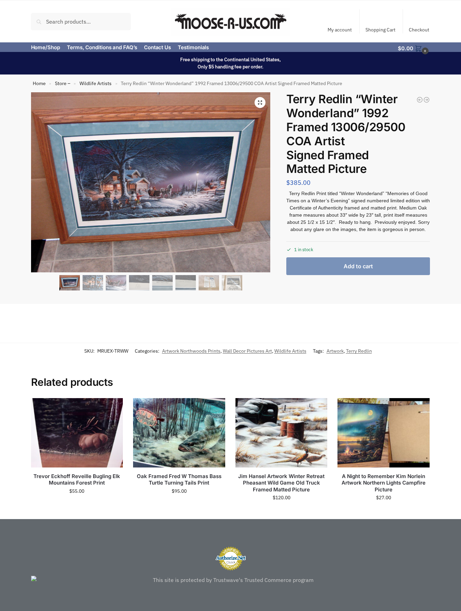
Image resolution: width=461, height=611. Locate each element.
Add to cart (358, 266)
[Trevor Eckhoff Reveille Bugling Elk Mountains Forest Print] (77, 432)
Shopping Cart (380, 30)
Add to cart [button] (76, 506)
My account (340, 30)
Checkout (419, 30)
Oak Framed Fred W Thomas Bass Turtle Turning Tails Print (179, 479)
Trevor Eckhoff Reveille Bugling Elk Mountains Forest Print (76, 479)
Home (39, 83)
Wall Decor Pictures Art (247, 351)
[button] (414, 48)
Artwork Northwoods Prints (191, 351)
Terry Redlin (359, 351)
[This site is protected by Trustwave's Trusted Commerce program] (230, 580)
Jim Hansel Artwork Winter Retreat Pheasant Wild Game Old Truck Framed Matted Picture (281, 483)
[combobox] (81, 21)
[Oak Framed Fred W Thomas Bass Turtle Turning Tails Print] (179, 432)
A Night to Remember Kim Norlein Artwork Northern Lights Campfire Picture (384, 483)
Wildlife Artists (96, 83)
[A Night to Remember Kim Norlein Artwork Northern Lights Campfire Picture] (383, 432)
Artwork (335, 351)
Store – (62, 83)
